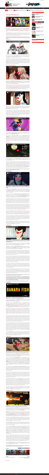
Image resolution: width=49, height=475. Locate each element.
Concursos (28, 8)
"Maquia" (26, 161)
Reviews (12, 8)
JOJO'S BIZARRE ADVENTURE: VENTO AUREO (12, 116)
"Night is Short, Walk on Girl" (16, 411)
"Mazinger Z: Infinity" (23, 409)
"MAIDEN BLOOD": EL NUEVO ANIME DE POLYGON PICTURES (18, 10)
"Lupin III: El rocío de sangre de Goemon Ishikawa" (23, 359)
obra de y (12, 87)
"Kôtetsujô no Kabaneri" (15, 358)
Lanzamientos (24, 8)
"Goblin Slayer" (26, 30)
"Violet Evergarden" (21, 30)
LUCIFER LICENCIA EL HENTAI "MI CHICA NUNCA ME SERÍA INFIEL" (39, 16)
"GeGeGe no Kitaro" (18, 353)
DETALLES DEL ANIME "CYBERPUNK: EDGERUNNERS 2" (35, 10)
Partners (33, 8)
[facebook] (41, 0)
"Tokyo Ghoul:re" (13, 29)
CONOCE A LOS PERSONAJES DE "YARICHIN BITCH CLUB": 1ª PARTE (38, 19)
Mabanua (26, 363)
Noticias (8, 8)
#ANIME (10, 10)
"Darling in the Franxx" (16, 30)
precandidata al (22, 161)
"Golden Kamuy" (28, 191)
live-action (21, 110)
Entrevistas (15, 8)
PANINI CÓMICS (17, 244)
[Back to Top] (43, 474)
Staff (12, 0)
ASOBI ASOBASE (8, 39)
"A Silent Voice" (26, 415)
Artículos (19, 8)
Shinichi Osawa (11, 306)
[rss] (40, 0)
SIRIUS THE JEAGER (8, 142)
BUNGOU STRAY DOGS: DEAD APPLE (11, 65)
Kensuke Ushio (24, 414)
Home (6, 13)
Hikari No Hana (7, 0)
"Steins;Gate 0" (17, 29)
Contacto (10, 0)
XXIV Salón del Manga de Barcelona (13, 83)
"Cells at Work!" (11, 30)
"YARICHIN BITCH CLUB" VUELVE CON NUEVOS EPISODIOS (39, 14)
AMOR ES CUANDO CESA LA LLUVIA (10, 90)
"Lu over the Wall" (22, 411)
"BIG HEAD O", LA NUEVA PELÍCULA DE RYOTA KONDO (40, 35)
